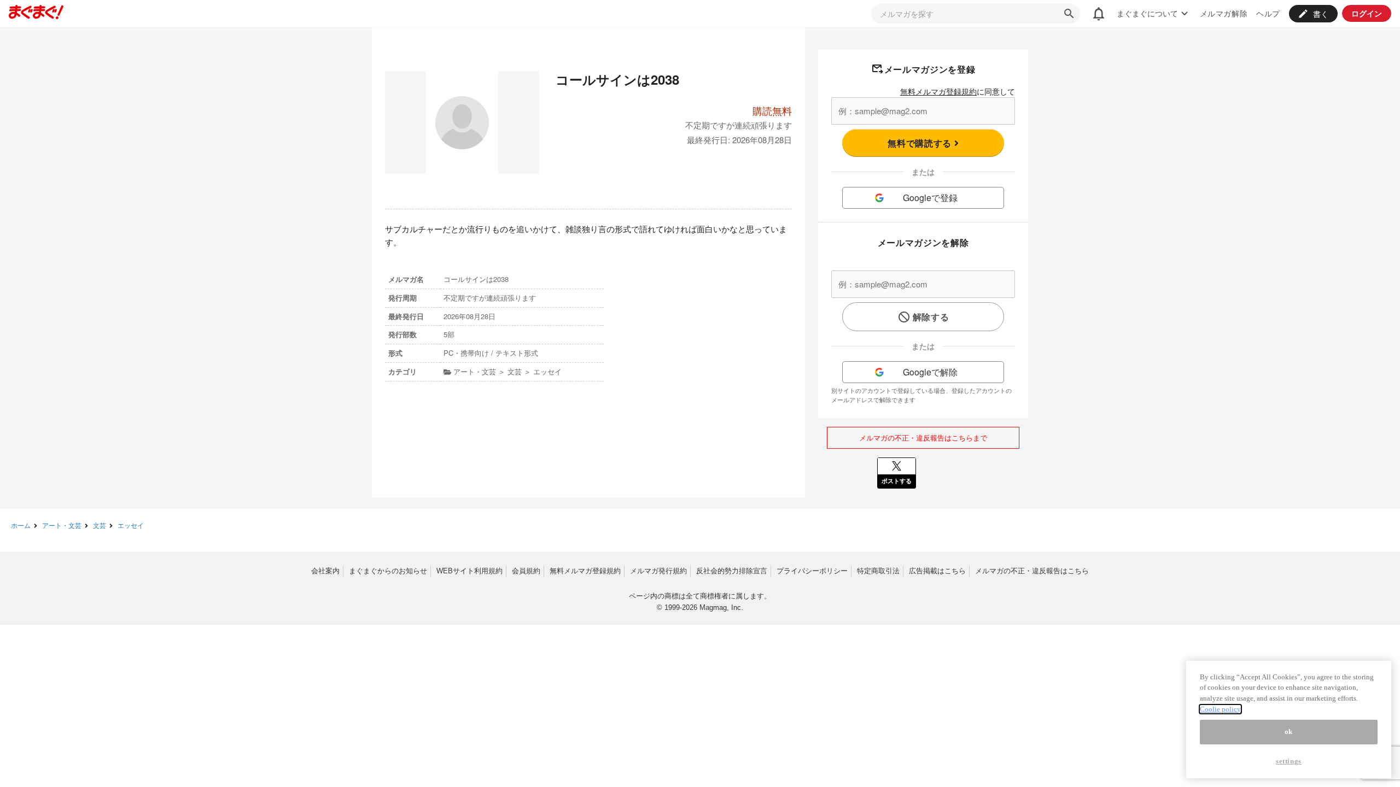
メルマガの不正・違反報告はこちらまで (923, 437)
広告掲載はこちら (937, 571)
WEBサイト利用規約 (469, 571)
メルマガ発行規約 (658, 571)
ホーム (21, 525)
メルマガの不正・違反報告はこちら (1032, 571)
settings (1289, 761)
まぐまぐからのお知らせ (388, 571)
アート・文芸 (61, 525)
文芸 (99, 525)
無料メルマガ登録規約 (938, 91)
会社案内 (325, 571)
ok (1289, 732)
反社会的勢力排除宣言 (731, 571)
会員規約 (526, 571)
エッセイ (131, 525)
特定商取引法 (878, 571)
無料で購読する (921, 143)
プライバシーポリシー (812, 571)
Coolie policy (1220, 709)
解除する (931, 316)
